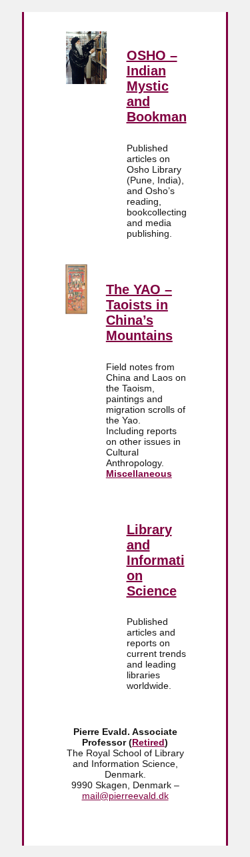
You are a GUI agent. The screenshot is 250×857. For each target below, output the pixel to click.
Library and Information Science (156, 560)
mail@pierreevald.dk (125, 795)
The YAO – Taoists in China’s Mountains (139, 312)
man (173, 116)
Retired (148, 742)
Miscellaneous (139, 473)
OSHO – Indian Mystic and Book (152, 86)
